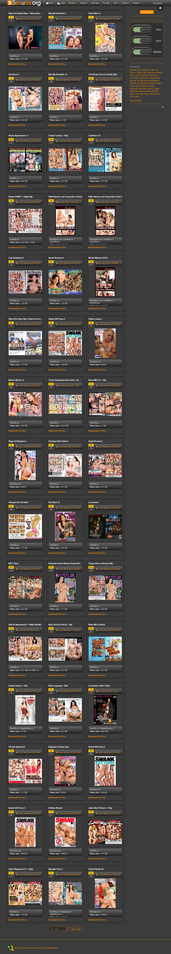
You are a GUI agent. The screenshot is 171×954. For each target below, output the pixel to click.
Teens (146, 93)
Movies (72, 3)
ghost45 (101, 691)
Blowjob (133, 69)
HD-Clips (36, 18)
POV (152, 93)
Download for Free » (18, 64)
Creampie (153, 75)
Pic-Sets (106, 3)
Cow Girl (139, 93)
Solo (137, 85)
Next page (75, 929)
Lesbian (152, 83)
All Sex (151, 85)
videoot (101, 324)
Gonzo (133, 72)
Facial (140, 83)
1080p (139, 72)
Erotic (132, 93)
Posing (150, 88)
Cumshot (144, 75)
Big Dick (142, 88)
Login (62, 3)
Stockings (134, 88)
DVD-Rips (76, 18)
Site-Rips (95, 3)
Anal (139, 69)
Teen (132, 75)
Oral (137, 75)
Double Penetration (143, 91)
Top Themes (146, 12)
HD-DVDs (76, 141)
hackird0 (61, 385)
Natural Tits (135, 80)
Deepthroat (155, 77)
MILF (145, 72)
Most (60, 202)
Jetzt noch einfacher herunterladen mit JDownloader (36, 948)
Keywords (134, 67)
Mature (160, 83)
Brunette (152, 72)
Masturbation (153, 80)
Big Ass (144, 80)
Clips (146, 83)
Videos (83, 3)
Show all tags (135, 100)
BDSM (155, 91)
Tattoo (136, 96)
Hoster (136, 3)
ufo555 (21, 18)
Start (51, 3)
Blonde (160, 72)
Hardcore (146, 69)
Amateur (143, 85)
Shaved (133, 83)
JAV (115, 3)
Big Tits (154, 69)
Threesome (144, 77)
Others (125, 3)
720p (132, 85)
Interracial (134, 77)
